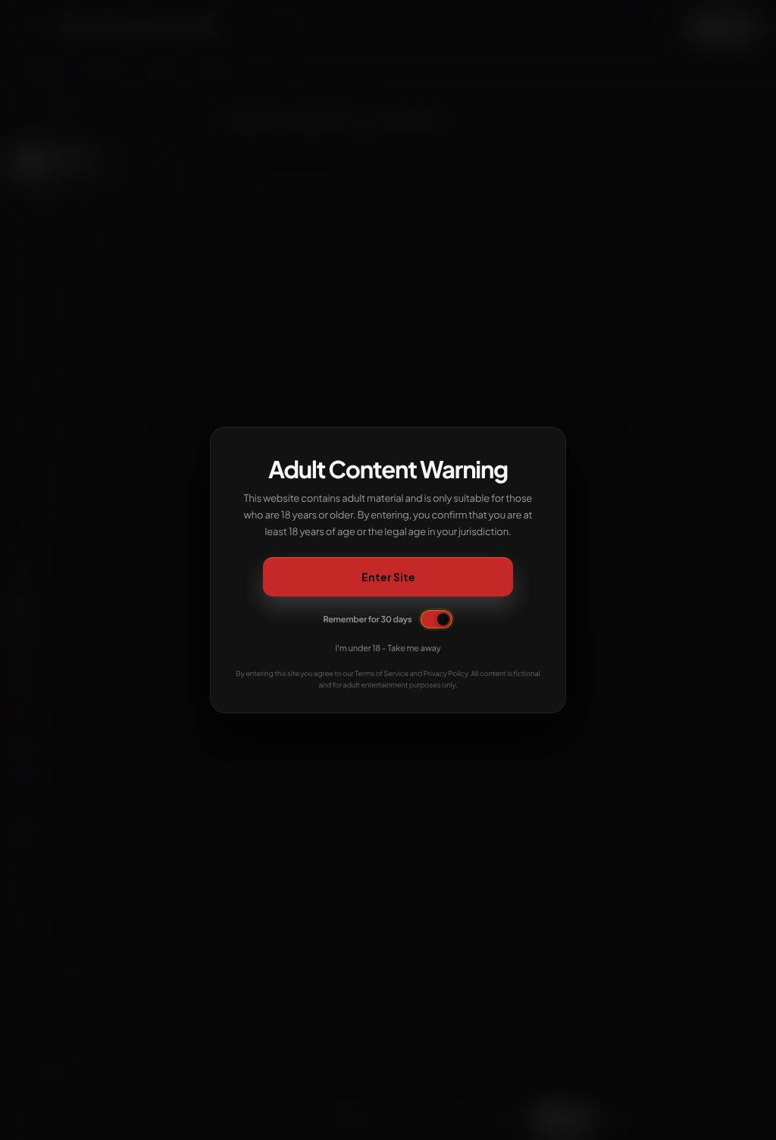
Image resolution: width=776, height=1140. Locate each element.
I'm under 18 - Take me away (387, 648)
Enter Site (388, 577)
